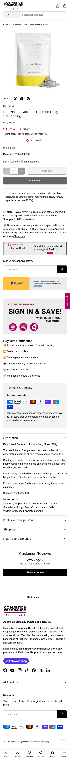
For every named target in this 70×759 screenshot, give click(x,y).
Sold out (47, 171)
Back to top (33, 597)
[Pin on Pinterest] (28, 98)
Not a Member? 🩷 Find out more (21, 161)
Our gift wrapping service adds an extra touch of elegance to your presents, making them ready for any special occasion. (34, 197)
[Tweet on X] (15, 98)
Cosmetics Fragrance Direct (20, 742)
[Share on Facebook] (22, 98)
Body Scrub (8, 122)
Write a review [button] (35, 572)
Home (5, 25)
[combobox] (35, 15)
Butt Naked (8, 106)
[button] (64, 5)
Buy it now (35, 180)
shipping (20, 134)
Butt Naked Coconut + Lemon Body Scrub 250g (29, 25)
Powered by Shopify (41, 742)
